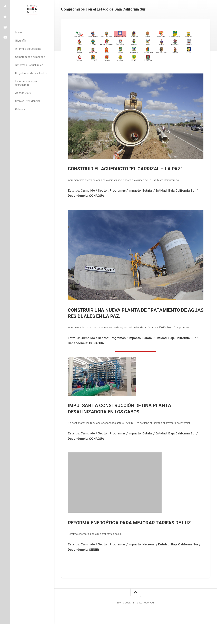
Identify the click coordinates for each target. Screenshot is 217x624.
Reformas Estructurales (29, 65)
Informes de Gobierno (28, 48)
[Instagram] (5, 27)
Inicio (18, 32)
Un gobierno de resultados (31, 73)
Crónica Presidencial (27, 101)
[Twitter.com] (5, 17)
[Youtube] (5, 37)
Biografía (20, 40)
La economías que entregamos (26, 83)
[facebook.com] (5, 6)
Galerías (20, 109)
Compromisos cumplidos (30, 57)
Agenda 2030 (23, 93)
